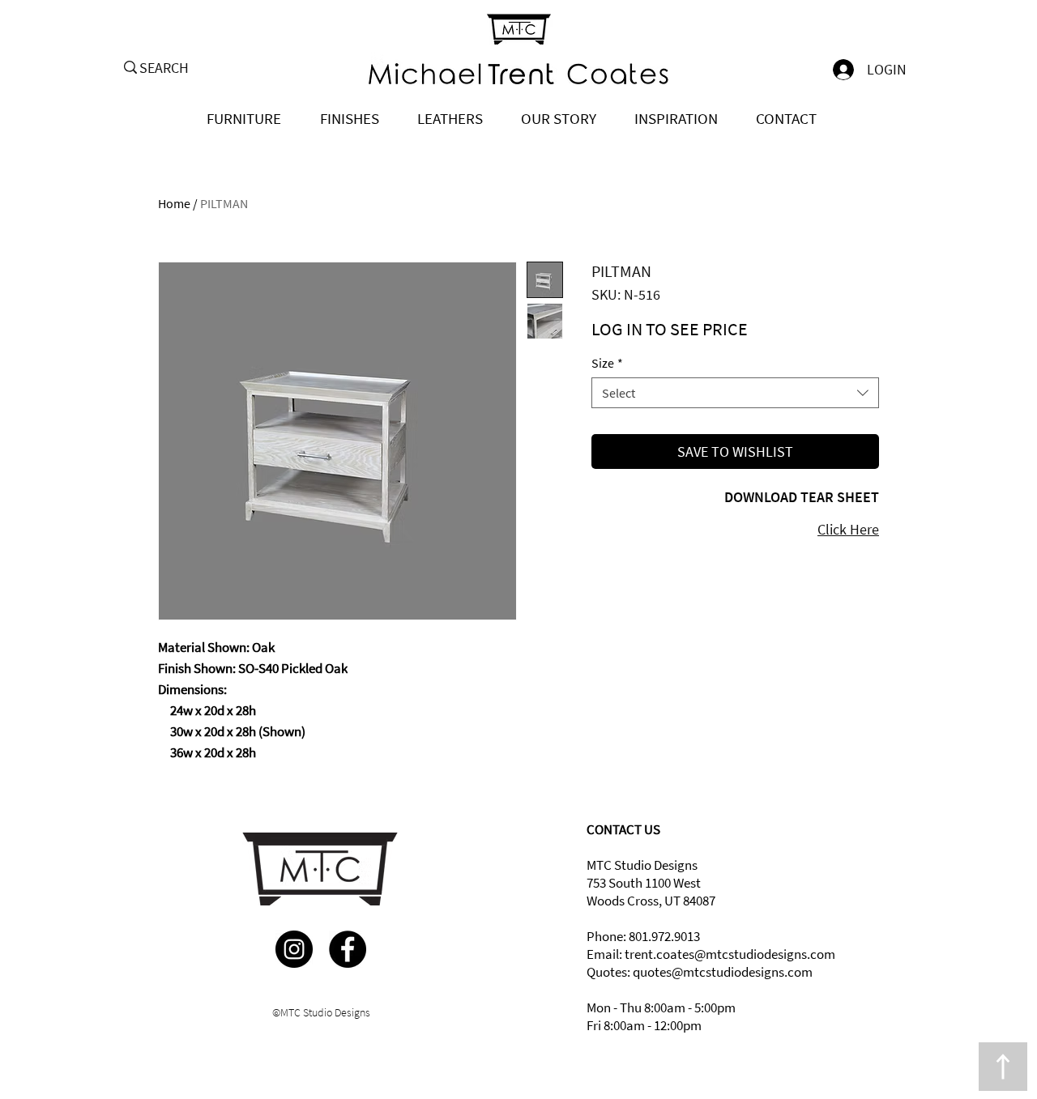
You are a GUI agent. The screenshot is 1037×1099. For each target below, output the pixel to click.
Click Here (848, 529)
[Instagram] (294, 949)
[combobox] (735, 392)
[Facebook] (347, 949)
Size (607, 363)
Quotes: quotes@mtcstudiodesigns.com (700, 972)
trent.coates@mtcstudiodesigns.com (730, 954)
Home (174, 203)
